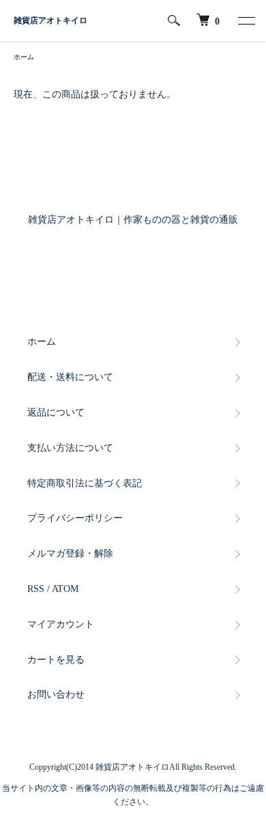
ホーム (24, 57)
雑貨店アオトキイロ (50, 20)
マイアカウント (60, 624)
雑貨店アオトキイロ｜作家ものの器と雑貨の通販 (133, 220)
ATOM (65, 589)
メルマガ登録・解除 (70, 553)
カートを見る (56, 660)
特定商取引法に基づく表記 (84, 483)
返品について (56, 412)
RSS (35, 589)
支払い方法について (70, 448)
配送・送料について (70, 377)
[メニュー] (245, 20)
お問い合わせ (56, 694)
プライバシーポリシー (75, 518)
